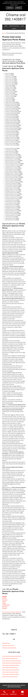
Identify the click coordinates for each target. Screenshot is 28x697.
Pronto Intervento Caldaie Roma (10, 658)
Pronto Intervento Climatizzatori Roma (11, 660)
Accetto (10, 7)
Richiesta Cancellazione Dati (9, 647)
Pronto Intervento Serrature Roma (10, 674)
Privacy (18, 7)
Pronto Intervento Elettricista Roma (10, 665)
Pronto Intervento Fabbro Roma (10, 667)
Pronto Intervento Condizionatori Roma (11, 663)
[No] (26, 5)
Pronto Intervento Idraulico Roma (10, 672)
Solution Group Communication (14, 686)
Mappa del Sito (5, 643)
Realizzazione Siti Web (15, 685)
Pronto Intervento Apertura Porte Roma (11, 612)
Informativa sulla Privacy (8, 645)
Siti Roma (23, 685)
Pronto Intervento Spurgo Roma (10, 676)
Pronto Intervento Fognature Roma (10, 669)
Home (3, 33)
